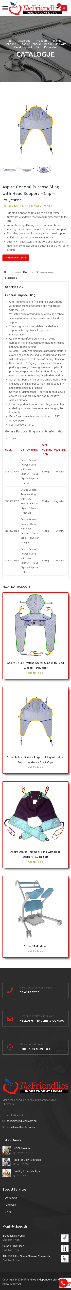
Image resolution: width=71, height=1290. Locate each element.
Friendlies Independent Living (42, 1279)
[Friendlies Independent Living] (36, 8)
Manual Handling (47, 272)
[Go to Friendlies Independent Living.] (10, 40)
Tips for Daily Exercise (27, 1159)
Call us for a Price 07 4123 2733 (35, 654)
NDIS (8, 1212)
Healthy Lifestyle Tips (27, 1171)
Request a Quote (16, 257)
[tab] (10, 278)
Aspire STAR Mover (35, 946)
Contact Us (11, 1197)
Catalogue (11, 1205)
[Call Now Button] (63, 1283)
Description (11, 278)
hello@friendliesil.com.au (21, 1121)
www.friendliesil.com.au (21, 1127)
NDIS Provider (22, 1148)
